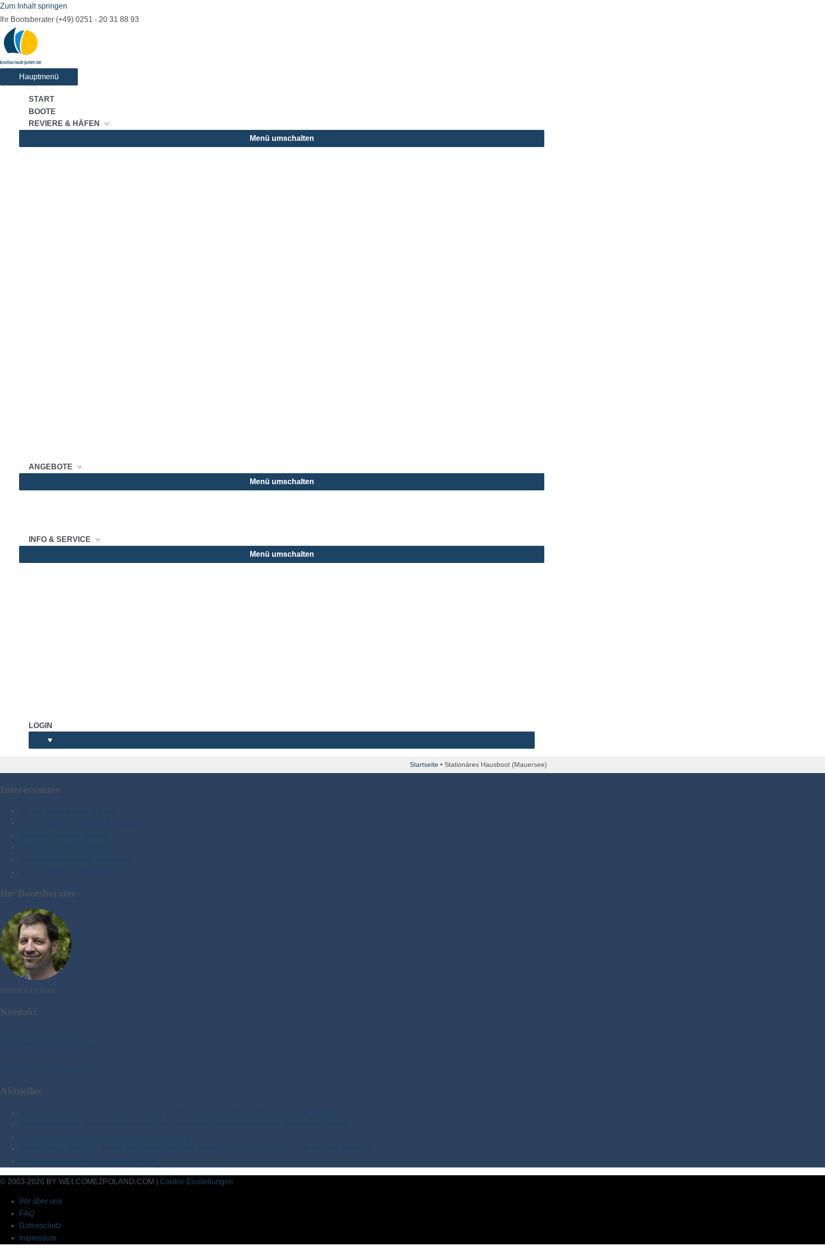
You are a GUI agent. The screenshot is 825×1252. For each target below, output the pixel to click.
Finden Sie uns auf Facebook (44, 1069)
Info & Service (60, 539)
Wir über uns (40, 1201)
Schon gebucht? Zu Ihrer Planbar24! (74, 872)
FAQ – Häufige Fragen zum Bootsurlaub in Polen (94, 823)
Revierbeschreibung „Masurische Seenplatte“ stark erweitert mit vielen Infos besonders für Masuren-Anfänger (184, 1124)
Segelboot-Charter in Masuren (64, 847)
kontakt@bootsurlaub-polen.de (46, 1045)
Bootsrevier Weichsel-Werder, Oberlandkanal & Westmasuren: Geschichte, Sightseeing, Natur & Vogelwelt (180, 1112)
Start (41, 99)
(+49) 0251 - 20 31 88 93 (38, 1033)
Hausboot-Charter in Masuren (64, 835)
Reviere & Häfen (64, 123)
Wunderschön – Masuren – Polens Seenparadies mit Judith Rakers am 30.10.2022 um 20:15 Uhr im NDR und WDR (195, 1149)
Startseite (424, 764)
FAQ (26, 1214)
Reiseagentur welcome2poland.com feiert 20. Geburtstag (104, 1137)
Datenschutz (40, 1225)
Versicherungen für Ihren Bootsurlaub (76, 860)
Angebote (51, 467)
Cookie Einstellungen (196, 1182)
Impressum (37, 1238)
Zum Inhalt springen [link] (33, 6)
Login (41, 725)
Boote (42, 111)
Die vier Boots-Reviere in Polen (67, 811)
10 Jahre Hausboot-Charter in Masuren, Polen (88, 1161)
